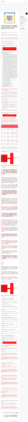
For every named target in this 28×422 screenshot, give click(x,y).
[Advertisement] (14, 7)
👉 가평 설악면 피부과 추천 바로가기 (9, 115)
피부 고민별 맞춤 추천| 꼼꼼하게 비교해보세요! (7, 85)
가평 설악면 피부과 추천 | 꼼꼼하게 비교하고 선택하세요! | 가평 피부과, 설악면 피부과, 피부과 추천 (10, 413)
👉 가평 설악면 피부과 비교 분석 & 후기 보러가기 (9, 49)
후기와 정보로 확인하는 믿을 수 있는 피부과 (6, 78)
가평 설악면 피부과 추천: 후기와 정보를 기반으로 (8, 80)
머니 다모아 (3, 1)
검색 (20, 12)
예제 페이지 (25, 1)
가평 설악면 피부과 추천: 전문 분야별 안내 (7, 81)
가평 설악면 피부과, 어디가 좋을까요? (6, 79)
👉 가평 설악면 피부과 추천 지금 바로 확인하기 (9, 342)
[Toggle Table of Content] (16, 51)
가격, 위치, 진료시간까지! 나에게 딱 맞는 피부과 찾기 (7, 83)
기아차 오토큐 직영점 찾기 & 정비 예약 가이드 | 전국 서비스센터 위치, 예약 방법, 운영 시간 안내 (5, 416)
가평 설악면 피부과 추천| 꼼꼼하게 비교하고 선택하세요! (7, 52)
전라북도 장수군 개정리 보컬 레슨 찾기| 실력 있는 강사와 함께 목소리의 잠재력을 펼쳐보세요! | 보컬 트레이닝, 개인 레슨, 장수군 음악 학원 (12, 416)
